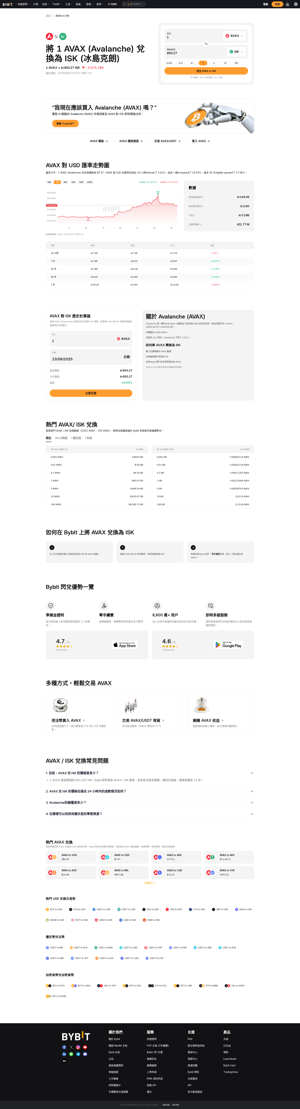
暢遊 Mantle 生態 (118, 1045)
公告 (111, 1058)
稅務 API (151, 1085)
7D (57, 182)
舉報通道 (113, 1071)
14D (65, 182)
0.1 (192, 63)
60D (81, 182)
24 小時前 (61, 438)
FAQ (190, 1038)
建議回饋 (192, 1065)
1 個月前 (76, 438)
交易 (225, 1038)
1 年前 (88, 438)
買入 (54, 334)
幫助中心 (192, 1052)
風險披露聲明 (116, 1065)
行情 (35, 4)
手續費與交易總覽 (118, 1091)
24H (49, 182)
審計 (149, 1091)
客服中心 (192, 1058)
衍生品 (227, 1045)
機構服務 (152, 1065)
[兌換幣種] (206, 44)
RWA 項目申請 (155, 1078)
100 (236, 63)
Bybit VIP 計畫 (155, 1052)
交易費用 (192, 1078)
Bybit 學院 (193, 1071)
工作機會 (113, 1078)
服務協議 (166, 1105)
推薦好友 (152, 1058)
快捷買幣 (152, 1038)
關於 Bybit (114, 1038)
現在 (48, 438)
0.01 (181, 63)
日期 (54, 352)
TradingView (230, 1071)
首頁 (48, 15)
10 (225, 63)
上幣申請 (152, 1071)
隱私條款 (175, 1105)
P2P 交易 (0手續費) (158, 1045)
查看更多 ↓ (150, 883)
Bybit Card (229, 1065)
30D (73, 182)
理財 (225, 1052)
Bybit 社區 (114, 1052)
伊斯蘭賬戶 (115, 1085)
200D (89, 182)
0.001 (169, 63)
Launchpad (229, 1058)
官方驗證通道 (195, 1091)
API (189, 1085)
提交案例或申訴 (196, 1045)
